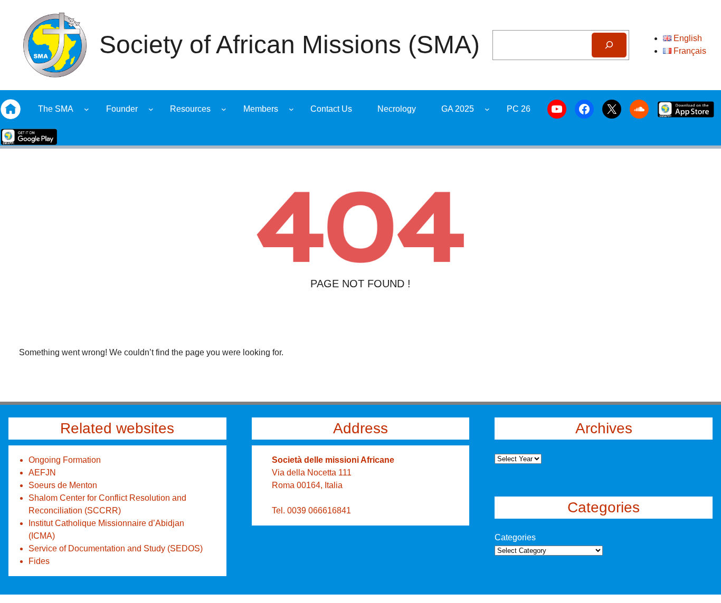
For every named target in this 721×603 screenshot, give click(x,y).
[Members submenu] (291, 109)
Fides (39, 561)
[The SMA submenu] (86, 109)
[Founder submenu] (151, 109)
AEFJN (42, 472)
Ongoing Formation (65, 459)
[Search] (609, 45)
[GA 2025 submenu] (487, 109)
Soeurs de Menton (63, 485)
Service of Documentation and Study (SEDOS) (116, 548)
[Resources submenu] (223, 109)
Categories (515, 537)
